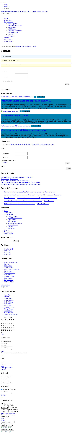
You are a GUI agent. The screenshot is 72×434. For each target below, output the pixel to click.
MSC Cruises (12, 29)
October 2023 (8, 249)
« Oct (2, 334)
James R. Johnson (9, 198)
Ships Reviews (8, 22)
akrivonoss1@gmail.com (23, 46)
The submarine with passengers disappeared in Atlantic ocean (20, 182)
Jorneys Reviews (9, 273)
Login (2, 366)
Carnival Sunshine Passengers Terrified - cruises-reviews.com (23, 192)
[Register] (4, 1)
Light (2, 418)
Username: (5, 71)
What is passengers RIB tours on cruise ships (23, 130)
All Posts (7, 6)
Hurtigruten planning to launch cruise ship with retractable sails (20, 184)
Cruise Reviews (9, 300)
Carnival (10, 34)
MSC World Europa (43, 204)
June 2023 (7, 251)
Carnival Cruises (50, 192)
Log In (67, 84)
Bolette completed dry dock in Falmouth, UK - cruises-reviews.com (32, 144)
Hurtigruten (11, 36)
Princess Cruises (13, 32)
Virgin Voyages (12, 24)
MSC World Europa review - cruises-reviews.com (19, 204)
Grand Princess (49, 201)
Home (6, 5)
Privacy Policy (8, 309)
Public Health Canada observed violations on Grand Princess (23, 201)
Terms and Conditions (11, 314)
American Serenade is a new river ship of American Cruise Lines (41, 195)
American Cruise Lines (15, 31)
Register (4, 162)
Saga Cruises (12, 27)
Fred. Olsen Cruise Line (15, 25)
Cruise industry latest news (14, 115)
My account (8, 39)
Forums (6, 38)
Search (3, 166)
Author (13, 389)
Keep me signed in (8, 81)
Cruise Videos (8, 41)
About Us (7, 295)
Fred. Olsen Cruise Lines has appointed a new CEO (26, 100)
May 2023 (7, 252)
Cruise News (8, 20)
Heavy (3, 420)
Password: (5, 77)
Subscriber (6, 389)
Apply (2, 413)
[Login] (2, 1)
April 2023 (7, 254)
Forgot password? (6, 368)
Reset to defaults (10, 413)
